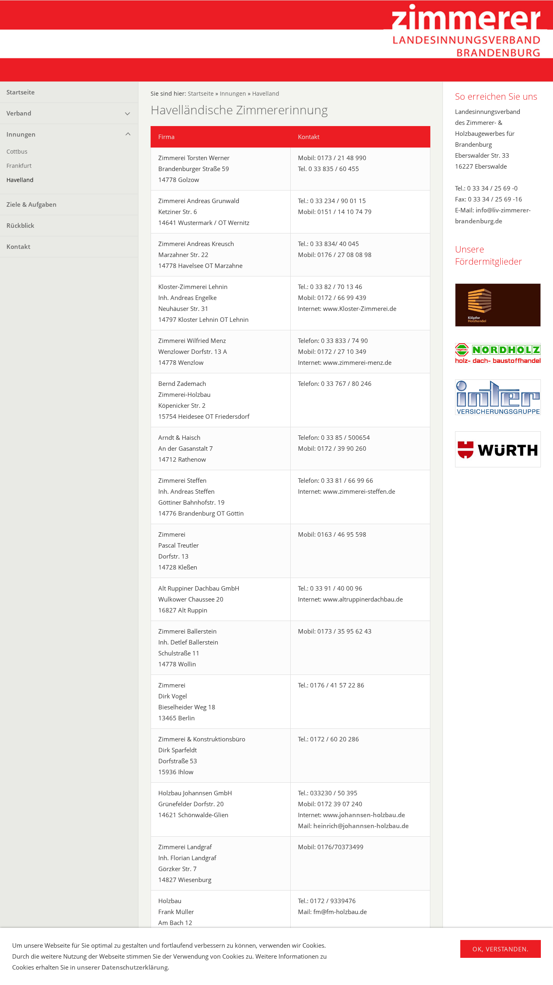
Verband (18, 113)
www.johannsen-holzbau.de (364, 815)
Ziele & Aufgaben (31, 204)
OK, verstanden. (500, 949)
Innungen (21, 134)
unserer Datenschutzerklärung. (123, 967)
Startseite (20, 92)
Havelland (20, 180)
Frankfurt (19, 165)
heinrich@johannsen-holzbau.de (361, 826)
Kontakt (18, 246)
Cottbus (17, 151)
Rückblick (20, 225)
